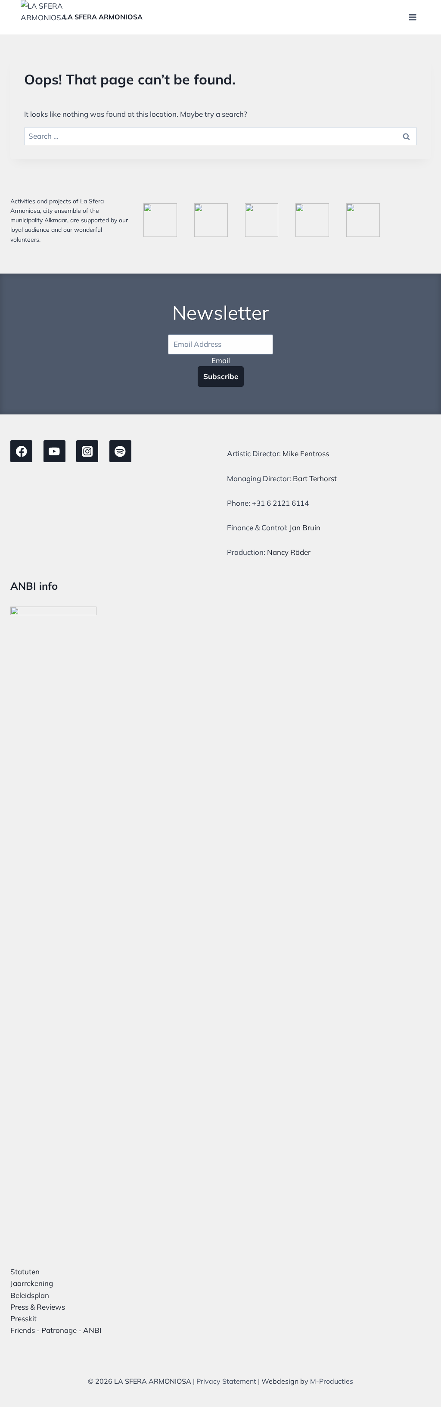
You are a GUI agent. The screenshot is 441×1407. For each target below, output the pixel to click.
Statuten (25, 1271)
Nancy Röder (289, 552)
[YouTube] (54, 451)
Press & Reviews (37, 1306)
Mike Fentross (306, 453)
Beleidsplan (29, 1295)
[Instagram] (87, 451)
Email (220, 360)
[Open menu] (412, 17)
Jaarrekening (31, 1283)
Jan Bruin (304, 527)
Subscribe (220, 376)
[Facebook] (21, 451)
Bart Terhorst (315, 478)
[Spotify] (120, 451)
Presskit (23, 1318)
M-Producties (331, 1381)
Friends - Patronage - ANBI (55, 1330)
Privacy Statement (226, 1381)
